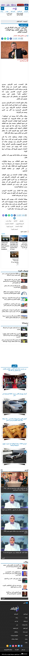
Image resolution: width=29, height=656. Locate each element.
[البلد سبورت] (20, 5)
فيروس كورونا (10, 226)
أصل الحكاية (15, 628)
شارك (14, 38)
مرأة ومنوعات (25, 624)
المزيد (3, 558)
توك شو (16, 621)
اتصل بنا (17, 649)
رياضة (17, 617)
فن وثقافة (26, 621)
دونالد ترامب (8, 221)
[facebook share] (11, 39)
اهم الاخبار (19, 11)
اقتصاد (26, 635)
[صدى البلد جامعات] (14, 5)
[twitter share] (8, 39)
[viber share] (3, 215)
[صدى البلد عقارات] (8, 5)
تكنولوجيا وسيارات (14, 635)
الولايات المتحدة (18, 226)
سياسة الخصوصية (8, 649)
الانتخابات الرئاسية (9, 223)
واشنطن (21, 221)
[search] (2, 8)
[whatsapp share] (5, 39)
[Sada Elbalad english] (3, 5)
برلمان (26, 639)
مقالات (26, 642)
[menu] (26, 8)
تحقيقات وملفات (14, 639)
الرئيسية (26, 11)
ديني (17, 624)
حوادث (6, 11)
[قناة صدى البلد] (26, 5)
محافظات (16, 631)
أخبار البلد (13, 11)
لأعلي (24, 603)
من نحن (23, 649)
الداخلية (15, 221)
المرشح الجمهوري (20, 223)
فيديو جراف (25, 631)
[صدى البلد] (14, 8)
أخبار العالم (19, 21)
